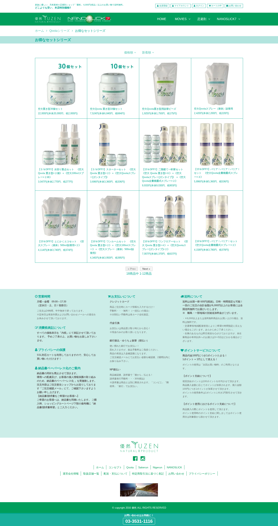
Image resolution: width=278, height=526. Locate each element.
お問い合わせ (235, 6)
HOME (161, 19)
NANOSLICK (174, 467)
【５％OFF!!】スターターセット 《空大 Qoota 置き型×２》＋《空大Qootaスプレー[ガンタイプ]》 (113, 173)
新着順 (146, 52)
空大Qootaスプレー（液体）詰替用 (213, 108)
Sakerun (143, 467)
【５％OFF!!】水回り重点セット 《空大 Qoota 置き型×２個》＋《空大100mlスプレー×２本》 (61, 173)
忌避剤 (201, 19)
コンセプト (115, 467)
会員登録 (163, 6)
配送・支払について (115, 473)
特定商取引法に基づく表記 (148, 473)
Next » (146, 268)
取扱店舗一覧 (91, 473)
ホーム (39, 30)
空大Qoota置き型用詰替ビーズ (159, 108)
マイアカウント (181, 6)
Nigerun (157, 467)
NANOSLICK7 (226, 19)
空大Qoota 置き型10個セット (106, 108)
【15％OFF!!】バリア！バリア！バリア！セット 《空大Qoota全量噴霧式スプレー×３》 (217, 173)
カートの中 (216, 6)
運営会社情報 (71, 473)
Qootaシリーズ (59, 30)
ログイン (200, 6)
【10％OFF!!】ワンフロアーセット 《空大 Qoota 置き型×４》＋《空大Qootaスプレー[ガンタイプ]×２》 (165, 245)
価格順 (128, 52)
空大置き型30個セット (50, 108)
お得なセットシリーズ (90, 30)
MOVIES (181, 19)
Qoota (130, 467)
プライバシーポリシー (202, 473)
